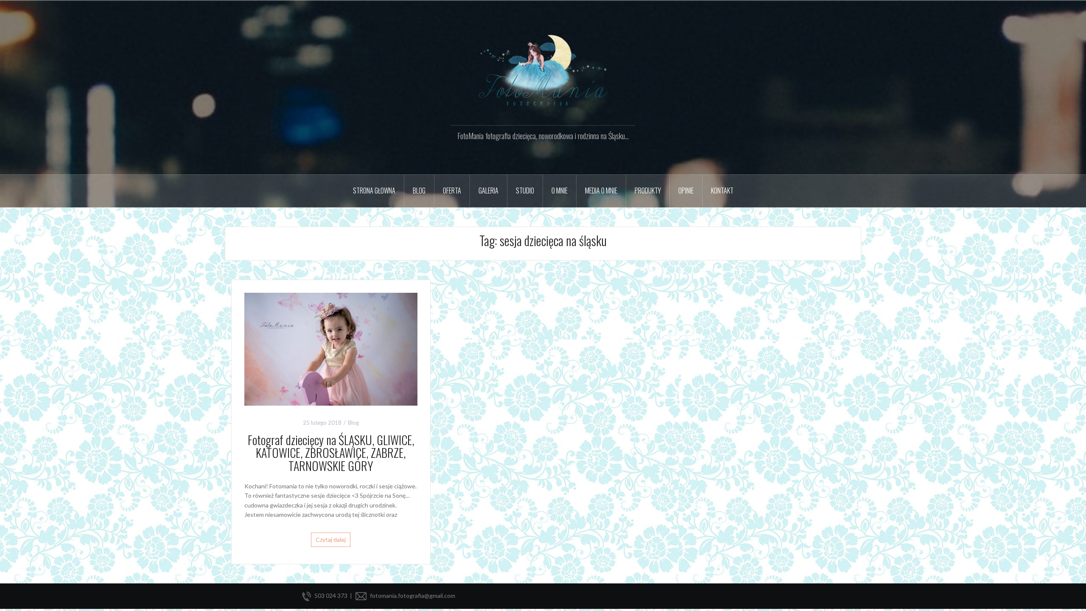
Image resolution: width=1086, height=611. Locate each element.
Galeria (488, 190)
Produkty (648, 190)
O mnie (559, 190)
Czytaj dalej (331, 539)
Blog (353, 422)
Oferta (452, 190)
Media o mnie (601, 190)
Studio (525, 190)
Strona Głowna (374, 190)
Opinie (686, 190)
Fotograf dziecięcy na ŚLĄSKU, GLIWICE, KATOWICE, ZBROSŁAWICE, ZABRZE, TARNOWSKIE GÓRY (331, 453)
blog (419, 190)
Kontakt (722, 190)
